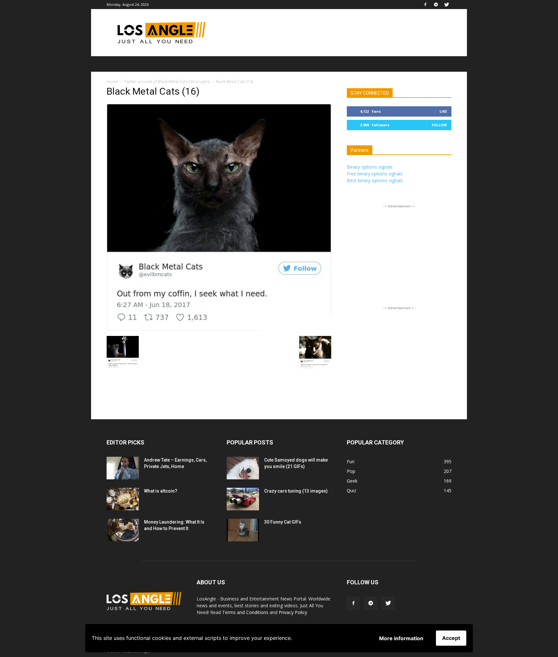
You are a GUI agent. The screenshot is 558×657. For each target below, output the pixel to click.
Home (112, 81)
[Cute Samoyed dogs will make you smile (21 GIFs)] (243, 468)
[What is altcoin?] (123, 499)
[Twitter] (446, 4)
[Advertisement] (333, 32)
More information (401, 638)
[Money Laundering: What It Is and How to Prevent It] (123, 530)
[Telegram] (436, 4)
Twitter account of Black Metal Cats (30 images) (167, 81)
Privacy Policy (293, 612)
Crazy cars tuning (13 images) (296, 491)
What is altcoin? (160, 491)
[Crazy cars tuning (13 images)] (243, 499)
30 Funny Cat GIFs (282, 522)
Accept (451, 638)
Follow (439, 124)
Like (443, 111)
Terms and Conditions (245, 612)
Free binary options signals (375, 174)
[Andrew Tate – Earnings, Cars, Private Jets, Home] (123, 468)
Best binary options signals (375, 180)
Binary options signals (370, 167)
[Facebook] (425, 4)
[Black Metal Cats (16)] (219, 329)
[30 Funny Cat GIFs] (243, 530)
